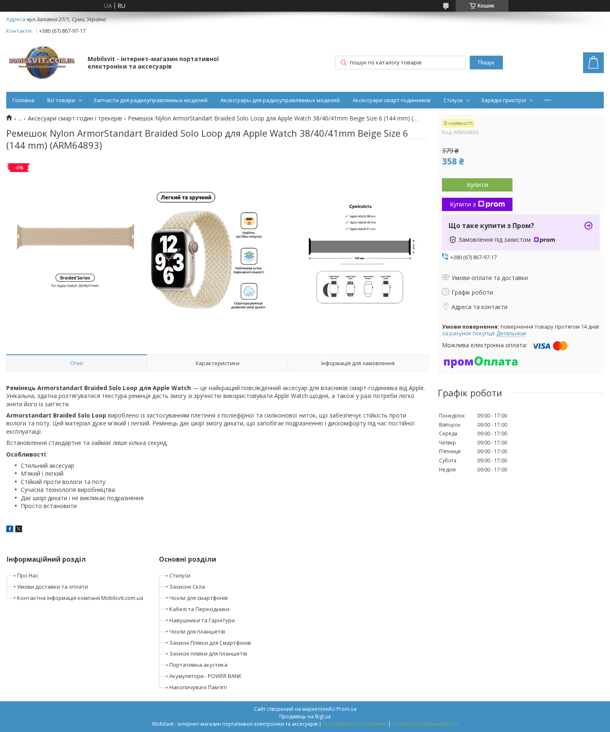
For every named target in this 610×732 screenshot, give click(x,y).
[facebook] (9, 530)
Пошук (486, 62)
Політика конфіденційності (425, 723)
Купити (477, 184)
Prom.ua (346, 708)
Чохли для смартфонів (198, 598)
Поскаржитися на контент (355, 723)
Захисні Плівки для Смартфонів (210, 642)
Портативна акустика (198, 664)
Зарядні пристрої (503, 100)
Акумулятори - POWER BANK (205, 676)
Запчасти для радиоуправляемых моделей (150, 100)
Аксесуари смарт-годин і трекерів (75, 118)
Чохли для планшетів (197, 631)
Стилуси (179, 575)
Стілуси (453, 100)
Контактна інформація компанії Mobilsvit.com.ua (80, 598)
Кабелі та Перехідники (199, 609)
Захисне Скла (187, 586)
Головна (23, 100)
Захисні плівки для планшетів (208, 653)
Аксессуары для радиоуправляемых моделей (280, 100)
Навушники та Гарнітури (202, 620)
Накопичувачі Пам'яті (198, 687)
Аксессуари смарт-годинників (392, 100)
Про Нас (27, 575)
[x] (18, 530)
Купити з (463, 204)
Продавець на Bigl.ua (305, 716)
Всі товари (61, 100)
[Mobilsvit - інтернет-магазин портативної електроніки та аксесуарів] (43, 63)
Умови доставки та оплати (52, 586)
